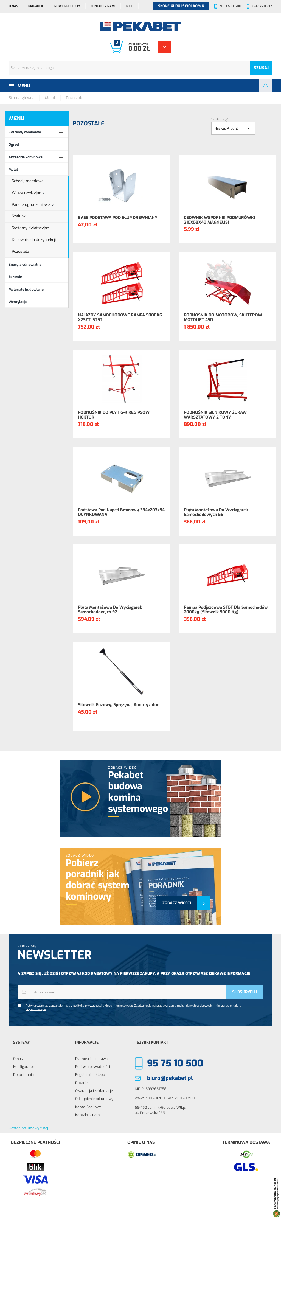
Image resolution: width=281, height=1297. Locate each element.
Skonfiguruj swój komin (181, 6)
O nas (13, 6)
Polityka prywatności (92, 1066)
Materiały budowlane (26, 289)
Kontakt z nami (103, 6)
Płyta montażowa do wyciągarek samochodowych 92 (110, 609)
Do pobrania (23, 1074)
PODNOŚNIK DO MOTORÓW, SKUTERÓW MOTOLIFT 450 (223, 317)
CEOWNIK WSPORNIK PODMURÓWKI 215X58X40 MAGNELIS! (219, 219)
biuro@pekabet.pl (170, 1078)
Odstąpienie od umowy (94, 1098)
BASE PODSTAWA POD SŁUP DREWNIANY (118, 217)
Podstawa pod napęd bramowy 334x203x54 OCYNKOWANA (121, 512)
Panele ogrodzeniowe (31, 204)
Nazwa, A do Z (233, 128)
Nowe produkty (67, 6)
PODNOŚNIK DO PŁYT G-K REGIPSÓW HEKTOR (114, 414)
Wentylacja (18, 301)
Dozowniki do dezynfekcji (34, 239)
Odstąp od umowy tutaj (28, 1128)
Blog (129, 6)
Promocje (36, 6)
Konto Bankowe (88, 1107)
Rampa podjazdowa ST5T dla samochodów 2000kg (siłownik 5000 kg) (226, 609)
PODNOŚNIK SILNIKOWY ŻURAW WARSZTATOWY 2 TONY (215, 414)
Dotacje (81, 1082)
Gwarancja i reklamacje (94, 1090)
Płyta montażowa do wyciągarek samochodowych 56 (216, 512)
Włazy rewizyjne (26, 192)
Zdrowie (15, 276)
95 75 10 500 (175, 1063)
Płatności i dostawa (91, 1058)
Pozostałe (20, 251)
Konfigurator (23, 1066)
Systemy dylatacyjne (30, 228)
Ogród (14, 144)
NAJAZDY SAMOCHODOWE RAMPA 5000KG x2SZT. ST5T (120, 317)
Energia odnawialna (25, 264)
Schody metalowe (28, 181)
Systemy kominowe (25, 132)
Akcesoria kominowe (26, 157)
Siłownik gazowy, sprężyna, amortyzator (118, 705)
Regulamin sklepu (90, 1074)
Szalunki (19, 216)
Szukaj (261, 68)
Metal (13, 169)
